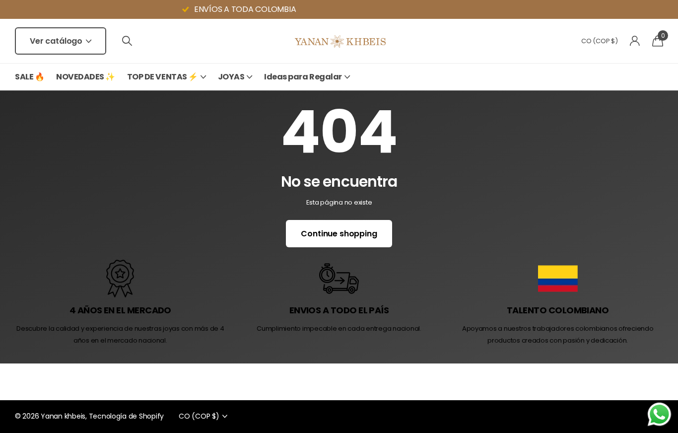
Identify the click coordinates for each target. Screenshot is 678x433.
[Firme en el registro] (635, 41)
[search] (127, 41)
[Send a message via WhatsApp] (659, 414)
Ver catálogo (57, 41)
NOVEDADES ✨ (85, 76)
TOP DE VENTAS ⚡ (162, 76)
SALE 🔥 (29, 76)
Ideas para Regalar (302, 76)
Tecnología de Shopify (126, 416)
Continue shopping (339, 233)
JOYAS (231, 76)
